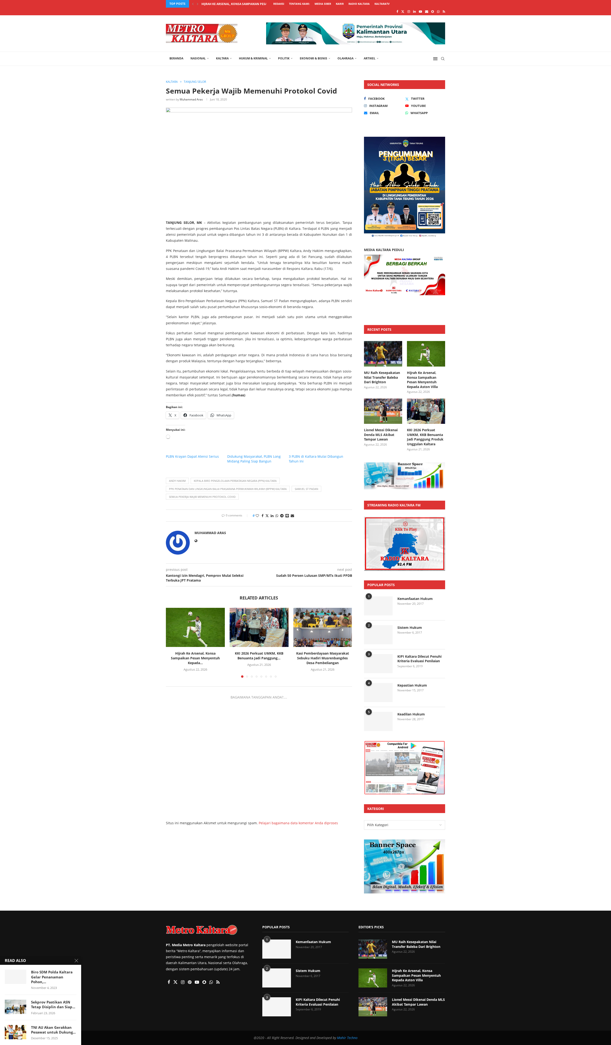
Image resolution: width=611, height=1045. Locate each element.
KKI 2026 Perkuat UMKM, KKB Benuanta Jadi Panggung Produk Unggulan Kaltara (425, 437)
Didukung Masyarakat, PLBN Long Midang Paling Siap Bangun (254, 458)
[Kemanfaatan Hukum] (378, 605)
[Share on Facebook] (262, 515)
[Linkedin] (414, 11)
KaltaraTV (382, 3)
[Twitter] (402, 11)
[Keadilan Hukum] (378, 721)
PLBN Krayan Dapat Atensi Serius (192, 456)
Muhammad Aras (191, 99)
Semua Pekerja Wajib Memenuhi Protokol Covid (202, 497)
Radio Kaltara (359, 3)
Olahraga (345, 58)
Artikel (369, 58)
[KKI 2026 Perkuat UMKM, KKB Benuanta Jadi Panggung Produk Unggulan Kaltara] (259, 627)
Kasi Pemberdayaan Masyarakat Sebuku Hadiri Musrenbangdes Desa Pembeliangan (322, 658)
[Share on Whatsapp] (276, 515)
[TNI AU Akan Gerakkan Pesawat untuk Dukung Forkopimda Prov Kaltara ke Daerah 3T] (15, 1032)
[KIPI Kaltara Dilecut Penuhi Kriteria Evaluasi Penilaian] (378, 663)
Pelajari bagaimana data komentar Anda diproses (298, 823)
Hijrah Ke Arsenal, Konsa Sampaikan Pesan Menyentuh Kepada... (195, 658)
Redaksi (278, 3)
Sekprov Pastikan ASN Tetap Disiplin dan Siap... (53, 1004)
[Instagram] (408, 11)
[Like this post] (257, 515)
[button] (193, 4)
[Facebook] (397, 11)
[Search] (442, 59)
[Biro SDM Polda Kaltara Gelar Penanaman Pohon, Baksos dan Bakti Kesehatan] (15, 977)
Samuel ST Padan (306, 489)
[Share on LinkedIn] (272, 515)
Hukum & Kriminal (253, 58)
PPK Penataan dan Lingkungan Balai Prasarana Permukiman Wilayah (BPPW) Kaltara (228, 489)
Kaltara (222, 58)
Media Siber (323, 3)
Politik (284, 58)
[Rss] (444, 11)
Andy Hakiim (177, 481)
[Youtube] (420, 11)
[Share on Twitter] (267, 515)
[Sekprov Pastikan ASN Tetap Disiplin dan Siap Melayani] (15, 1007)
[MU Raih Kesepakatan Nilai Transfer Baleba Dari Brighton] (383, 354)
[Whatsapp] (438, 11)
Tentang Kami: (299, 3)
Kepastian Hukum (412, 685)
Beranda (176, 58)
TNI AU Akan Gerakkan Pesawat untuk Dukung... (53, 1029)
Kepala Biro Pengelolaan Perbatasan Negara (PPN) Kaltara (235, 481)
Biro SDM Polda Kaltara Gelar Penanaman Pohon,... (52, 977)
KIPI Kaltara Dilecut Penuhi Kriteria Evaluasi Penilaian (419, 658)
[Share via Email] (292, 515)
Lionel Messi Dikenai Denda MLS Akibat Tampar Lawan (244, 4)
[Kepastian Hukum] (378, 692)
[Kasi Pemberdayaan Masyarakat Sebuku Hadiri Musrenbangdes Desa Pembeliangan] (322, 627)
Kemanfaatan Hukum (415, 598)
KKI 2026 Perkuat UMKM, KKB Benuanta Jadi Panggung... (259, 656)
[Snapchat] (432, 11)
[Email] (426, 11)
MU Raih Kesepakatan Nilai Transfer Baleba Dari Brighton (382, 377)
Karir (340, 3)
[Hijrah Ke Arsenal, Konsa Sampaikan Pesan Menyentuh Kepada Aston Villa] (195, 627)
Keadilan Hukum (411, 714)
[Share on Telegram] (282, 515)
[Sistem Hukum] (378, 634)
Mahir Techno (347, 1037)
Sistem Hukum (409, 627)
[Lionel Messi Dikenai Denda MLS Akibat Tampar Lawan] (383, 411)
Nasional (198, 58)
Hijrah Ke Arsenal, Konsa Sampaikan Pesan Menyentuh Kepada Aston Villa (422, 379)
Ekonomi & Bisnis (313, 58)
